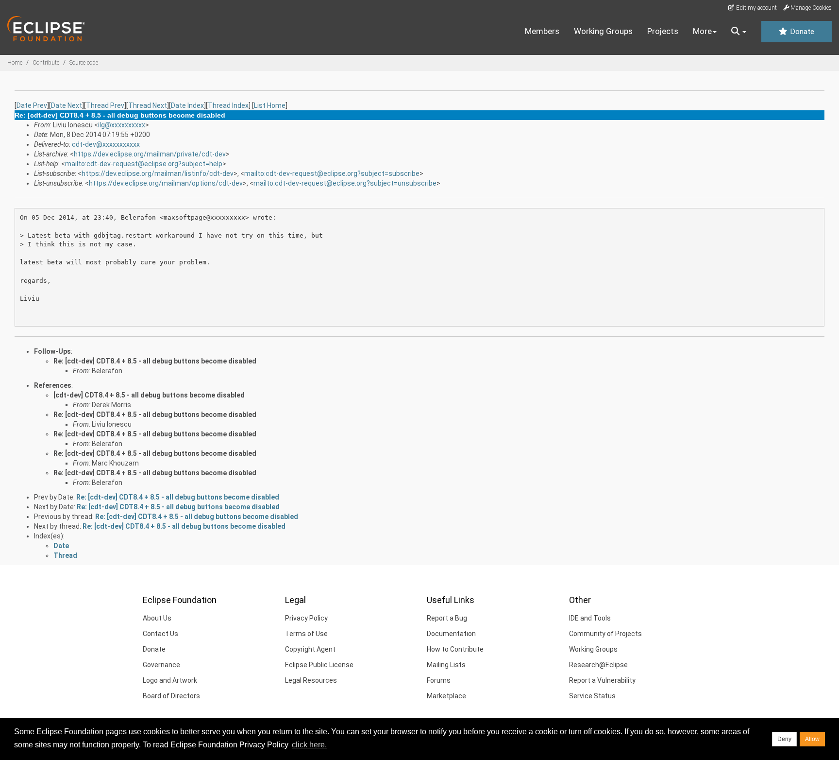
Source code (83, 62)
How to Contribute (455, 649)
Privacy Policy (306, 618)
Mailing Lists (446, 665)
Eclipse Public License (319, 665)
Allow (812, 739)
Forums (439, 680)
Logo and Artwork (170, 680)
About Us (157, 618)
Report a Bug (447, 618)
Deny (784, 739)
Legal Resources (311, 680)
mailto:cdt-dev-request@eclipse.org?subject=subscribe (332, 173)
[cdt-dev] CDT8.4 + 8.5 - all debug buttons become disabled (149, 395)
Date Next (66, 105)
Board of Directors (171, 696)
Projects (662, 31)
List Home (269, 105)
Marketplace (446, 696)
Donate (801, 31)
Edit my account (756, 7)
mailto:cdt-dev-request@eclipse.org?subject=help (143, 164)
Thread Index (228, 105)
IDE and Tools (590, 618)
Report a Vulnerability (602, 680)
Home (14, 62)
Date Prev (32, 105)
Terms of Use (306, 634)
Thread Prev (105, 105)
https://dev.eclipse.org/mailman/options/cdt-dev (166, 183)
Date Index (187, 105)
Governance (161, 665)
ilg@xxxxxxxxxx (121, 125)
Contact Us (160, 634)
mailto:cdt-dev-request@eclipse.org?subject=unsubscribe (344, 183)
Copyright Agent (310, 649)
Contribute (46, 62)
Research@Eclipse (598, 665)
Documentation (451, 634)
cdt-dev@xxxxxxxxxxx (106, 144)
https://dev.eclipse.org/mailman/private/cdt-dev (150, 154)
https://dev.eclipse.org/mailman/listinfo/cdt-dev (158, 173)
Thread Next (147, 105)
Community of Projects (605, 634)
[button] (738, 31)
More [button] (702, 31)
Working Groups (603, 31)
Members (542, 31)
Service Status (592, 696)
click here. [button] (309, 745)
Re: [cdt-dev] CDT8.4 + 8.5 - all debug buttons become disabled (154, 361)
